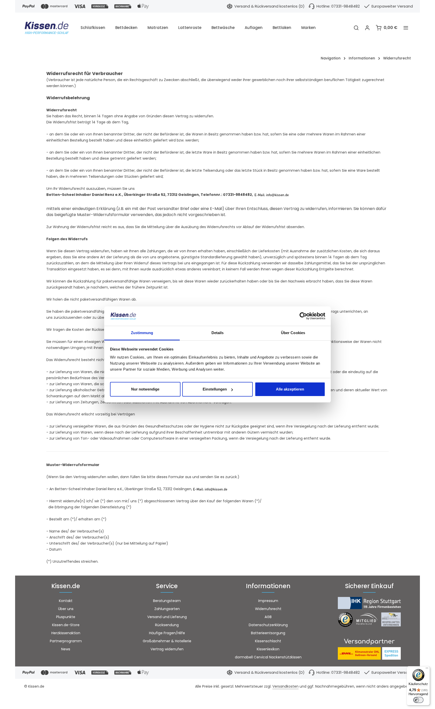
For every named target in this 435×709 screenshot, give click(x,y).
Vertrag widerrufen (167, 649)
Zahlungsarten (167, 608)
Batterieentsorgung (268, 632)
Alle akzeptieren (290, 389)
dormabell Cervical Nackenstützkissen (268, 657)
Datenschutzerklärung (268, 624)
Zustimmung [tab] (142, 333)
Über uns (66, 608)
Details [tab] (217, 333)
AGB (268, 616)
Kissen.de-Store (66, 624)
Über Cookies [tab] (293, 333)
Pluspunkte (65, 616)
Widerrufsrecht (268, 608)
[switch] (418, 700)
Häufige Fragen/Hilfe (167, 632)
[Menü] (427, 669)
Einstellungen (215, 389)
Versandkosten (285, 686)
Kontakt (65, 600)
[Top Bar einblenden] (406, 28)
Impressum (268, 600)
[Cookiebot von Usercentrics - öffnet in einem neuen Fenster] (303, 316)
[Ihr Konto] (367, 28)
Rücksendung (167, 624)
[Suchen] (356, 28)
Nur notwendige (145, 389)
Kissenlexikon (268, 649)
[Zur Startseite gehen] (49, 27)
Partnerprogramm (66, 641)
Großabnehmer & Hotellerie (167, 641)
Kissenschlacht (268, 641)
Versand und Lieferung (167, 616)
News (65, 649)
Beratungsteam (167, 600)
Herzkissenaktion (65, 632)
